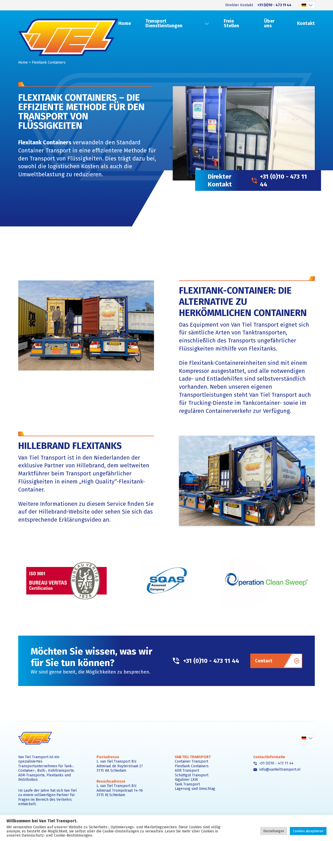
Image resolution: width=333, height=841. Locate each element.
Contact (263, 661)
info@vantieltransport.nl (279, 770)
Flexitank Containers (192, 766)
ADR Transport (187, 770)
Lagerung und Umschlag (195, 788)
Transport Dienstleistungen (163, 23)
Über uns (269, 23)
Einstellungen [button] (273, 831)
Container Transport (44, 150)
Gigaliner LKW (186, 779)
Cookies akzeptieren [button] (308, 831)
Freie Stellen (231, 23)
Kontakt (306, 23)
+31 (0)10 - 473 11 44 (274, 5)
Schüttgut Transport (191, 775)
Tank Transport (187, 784)
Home (124, 23)
